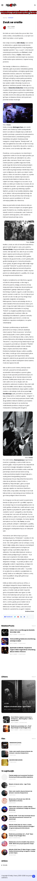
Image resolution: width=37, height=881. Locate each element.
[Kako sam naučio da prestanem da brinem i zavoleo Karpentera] (4, 754)
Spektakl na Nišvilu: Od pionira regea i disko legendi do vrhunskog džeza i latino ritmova (22, 650)
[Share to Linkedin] (21, 617)
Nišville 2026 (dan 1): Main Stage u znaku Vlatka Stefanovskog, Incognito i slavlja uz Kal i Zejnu (22, 851)
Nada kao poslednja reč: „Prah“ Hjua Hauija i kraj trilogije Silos (21, 727)
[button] (27, 617)
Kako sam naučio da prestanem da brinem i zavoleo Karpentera (21, 752)
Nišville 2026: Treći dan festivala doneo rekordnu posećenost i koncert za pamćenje (22, 817)
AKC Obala (21, 43)
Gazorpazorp (19, 460)
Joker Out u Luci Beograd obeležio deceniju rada (22, 631)
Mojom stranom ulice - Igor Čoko (17, 706)
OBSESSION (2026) (15, 742)
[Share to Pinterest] (18, 617)
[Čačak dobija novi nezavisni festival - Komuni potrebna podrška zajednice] (4, 777)
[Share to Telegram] (24, 617)
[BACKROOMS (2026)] (4, 762)
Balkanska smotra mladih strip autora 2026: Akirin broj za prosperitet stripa (21, 842)
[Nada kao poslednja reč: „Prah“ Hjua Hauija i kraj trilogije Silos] (6, 728)
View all (34, 626)
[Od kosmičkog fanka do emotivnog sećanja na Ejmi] (4, 641)
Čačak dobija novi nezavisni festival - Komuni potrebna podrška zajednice (21, 776)
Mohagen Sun (18, 127)
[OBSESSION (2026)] (4, 745)
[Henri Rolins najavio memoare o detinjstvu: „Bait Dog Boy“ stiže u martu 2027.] (6, 719)
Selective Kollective (16, 88)
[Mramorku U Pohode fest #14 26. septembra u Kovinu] (4, 801)
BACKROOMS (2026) (15, 760)
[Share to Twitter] (15, 617)
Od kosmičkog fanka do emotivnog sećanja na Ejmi (22, 640)
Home (5, 18)
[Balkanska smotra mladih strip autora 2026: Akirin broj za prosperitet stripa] (4, 844)
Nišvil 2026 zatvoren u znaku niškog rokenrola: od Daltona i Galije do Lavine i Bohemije (22, 808)
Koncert (10, 18)
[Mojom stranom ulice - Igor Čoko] (18, 696)
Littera (6, 703)
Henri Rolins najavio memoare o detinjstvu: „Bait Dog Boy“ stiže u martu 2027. (22, 718)
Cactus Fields (8, 249)
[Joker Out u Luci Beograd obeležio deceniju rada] (4, 632)
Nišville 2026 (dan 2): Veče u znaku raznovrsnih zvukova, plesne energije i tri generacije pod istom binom (21, 826)
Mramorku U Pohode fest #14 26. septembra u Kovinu (20, 800)
